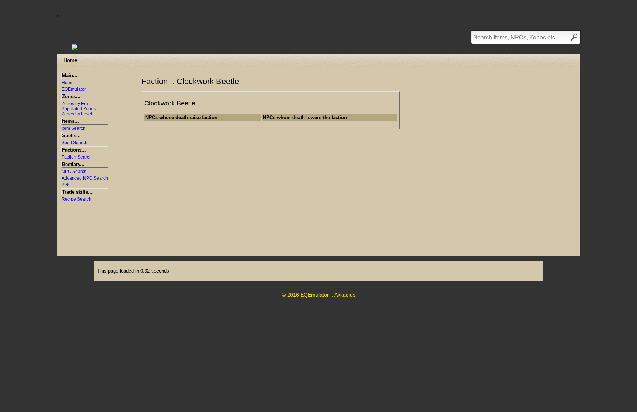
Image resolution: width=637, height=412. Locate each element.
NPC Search (74, 171)
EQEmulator (74, 89)
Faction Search (77, 157)
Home (70, 60)
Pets (66, 184)
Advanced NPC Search (85, 178)
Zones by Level (77, 114)
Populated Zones (79, 108)
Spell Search (74, 142)
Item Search (74, 128)
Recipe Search (76, 199)
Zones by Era (75, 103)
